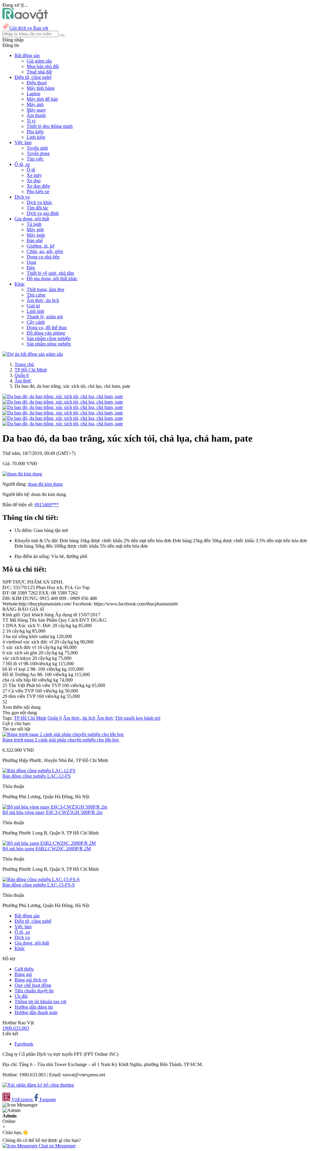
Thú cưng (36, 294)
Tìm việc (35, 158)
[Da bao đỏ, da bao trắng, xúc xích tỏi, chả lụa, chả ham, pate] (62, 396)
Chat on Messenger (57, 1145)
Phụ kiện (35, 131)
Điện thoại (37, 82)
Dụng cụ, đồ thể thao (47, 327)
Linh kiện (36, 137)
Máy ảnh (35, 104)
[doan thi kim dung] (22, 473)
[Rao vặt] (25, 19)
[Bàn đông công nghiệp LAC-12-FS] (38, 770)
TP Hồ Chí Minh (31, 369)
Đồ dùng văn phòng (46, 333)
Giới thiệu (24, 968)
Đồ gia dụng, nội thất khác (52, 278)
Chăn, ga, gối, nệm (45, 251)
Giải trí (33, 305)
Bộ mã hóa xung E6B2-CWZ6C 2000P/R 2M (46, 848)
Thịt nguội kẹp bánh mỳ (138, 718)
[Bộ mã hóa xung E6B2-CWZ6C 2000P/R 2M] (49, 843)
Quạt (31, 262)
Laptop (33, 93)
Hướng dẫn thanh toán (36, 1012)
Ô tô (31, 169)
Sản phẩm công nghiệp (49, 338)
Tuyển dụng (38, 153)
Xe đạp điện (38, 186)
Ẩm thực (23, 380)
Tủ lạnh (34, 224)
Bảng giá (23, 974)
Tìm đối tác (37, 207)
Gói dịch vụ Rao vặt (28, 28)
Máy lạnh (36, 235)
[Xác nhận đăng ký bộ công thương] (38, 1085)
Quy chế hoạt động (33, 985)
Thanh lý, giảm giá (45, 316)
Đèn (31, 267)
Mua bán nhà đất (43, 66)
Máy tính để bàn (42, 99)
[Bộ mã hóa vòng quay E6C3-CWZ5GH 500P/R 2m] (54, 806)
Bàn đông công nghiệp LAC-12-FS (36, 776)
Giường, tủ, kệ (40, 245)
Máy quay (36, 109)
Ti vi (31, 120)
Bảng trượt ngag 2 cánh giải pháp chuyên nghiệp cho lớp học (60, 739)
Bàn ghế (35, 240)
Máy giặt (35, 229)
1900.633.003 (15, 1028)
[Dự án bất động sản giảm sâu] (32, 354)
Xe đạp (34, 180)
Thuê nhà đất (39, 71)
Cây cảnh (36, 322)
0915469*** (47, 504)
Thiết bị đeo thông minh (50, 126)
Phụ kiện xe (38, 191)
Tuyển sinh (37, 148)
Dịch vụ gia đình (43, 213)
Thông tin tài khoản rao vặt (40, 1001)
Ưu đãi (21, 996)
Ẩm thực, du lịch (43, 300)
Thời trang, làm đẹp (45, 289)
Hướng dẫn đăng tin (34, 1007)
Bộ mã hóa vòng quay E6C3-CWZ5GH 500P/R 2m (52, 812)
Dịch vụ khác (39, 202)
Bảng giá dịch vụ (31, 979)
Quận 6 (22, 375)
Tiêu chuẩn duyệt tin (34, 990)
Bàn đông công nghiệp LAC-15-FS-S (38, 884)
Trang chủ (24, 364)
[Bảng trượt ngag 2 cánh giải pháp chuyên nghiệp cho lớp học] (63, 734)
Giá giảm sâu (39, 60)
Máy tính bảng (40, 88)
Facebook (24, 1043)
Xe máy (34, 175)
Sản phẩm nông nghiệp (49, 343)
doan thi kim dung (45, 484)
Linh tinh (35, 311)
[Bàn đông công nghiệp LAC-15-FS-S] (41, 879)
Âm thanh (36, 115)
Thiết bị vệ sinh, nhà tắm (50, 273)
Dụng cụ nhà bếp (43, 256)
